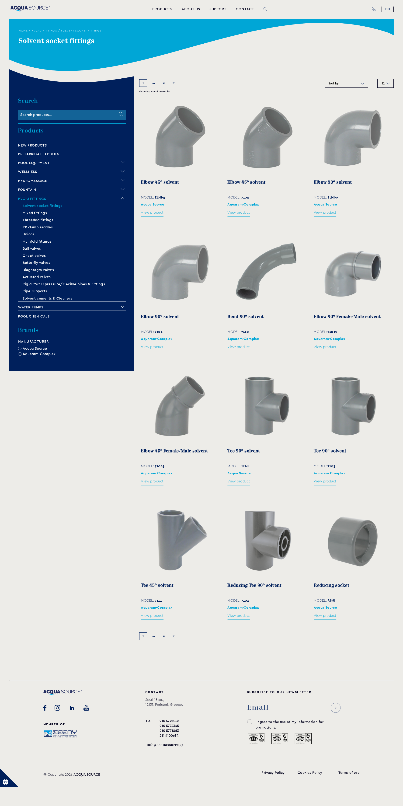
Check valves (34, 256)
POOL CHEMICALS (33, 316)
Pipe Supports (35, 291)
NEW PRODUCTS (32, 145)
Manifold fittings (37, 241)
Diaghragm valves (38, 270)
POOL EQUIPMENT (34, 163)
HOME (23, 30)
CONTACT (245, 9)
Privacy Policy (273, 773)
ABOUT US (191, 9)
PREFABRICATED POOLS (38, 154)
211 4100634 (169, 735)
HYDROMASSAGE (32, 181)
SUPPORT (217, 9)
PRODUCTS (162, 9)
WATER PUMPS (30, 307)
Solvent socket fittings (43, 206)
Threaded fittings (38, 220)
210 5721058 (169, 721)
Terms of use (349, 773)
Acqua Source (35, 348)
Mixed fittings (35, 213)
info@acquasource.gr (165, 745)
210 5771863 (169, 731)
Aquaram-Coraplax (39, 354)
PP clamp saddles (38, 227)
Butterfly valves (36, 263)
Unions (29, 234)
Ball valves (32, 248)
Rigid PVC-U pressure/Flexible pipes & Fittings (64, 284)
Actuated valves (37, 277)
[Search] (121, 115)
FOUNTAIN (27, 190)
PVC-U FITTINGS (44, 30)
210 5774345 (169, 726)
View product (152, 212)
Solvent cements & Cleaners (47, 298)
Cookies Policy (310, 773)
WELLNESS (27, 172)
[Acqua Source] (30, 10)
